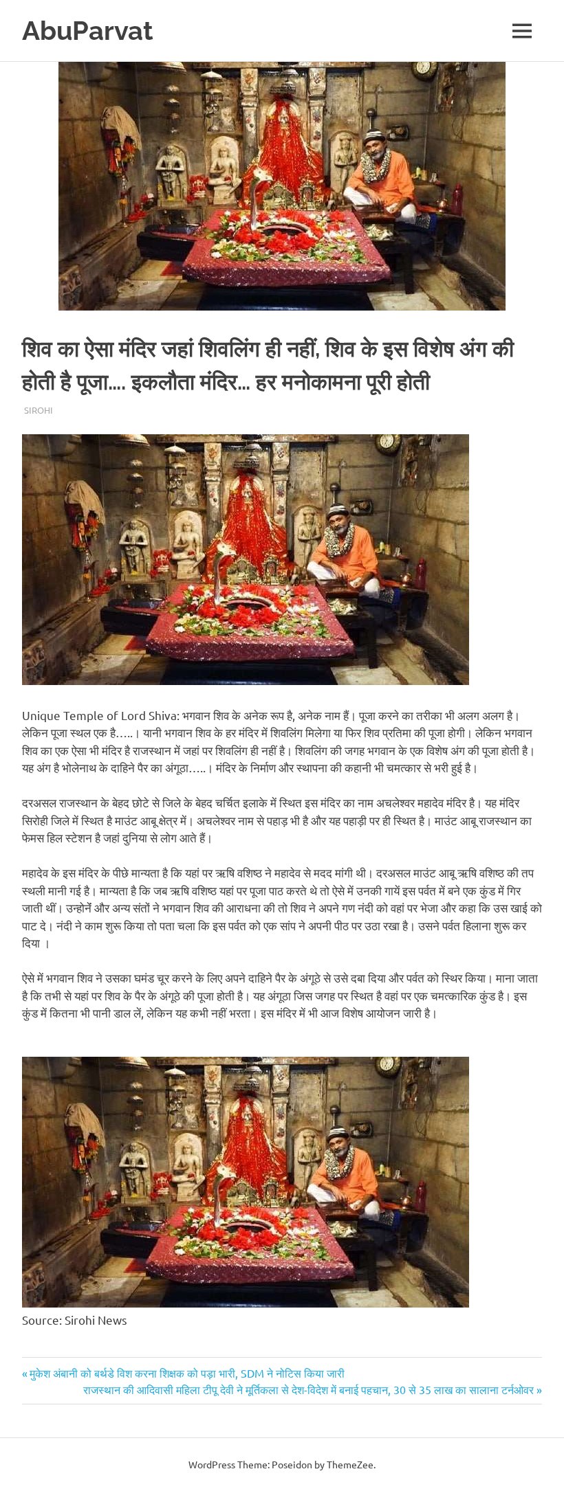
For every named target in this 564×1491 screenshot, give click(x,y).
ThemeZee (350, 1464)
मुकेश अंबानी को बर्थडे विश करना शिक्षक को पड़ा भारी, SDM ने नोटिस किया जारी (187, 1373)
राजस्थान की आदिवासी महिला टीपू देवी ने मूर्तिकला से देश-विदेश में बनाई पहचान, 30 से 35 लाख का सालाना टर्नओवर (308, 1389)
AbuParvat (87, 30)
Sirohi (38, 410)
